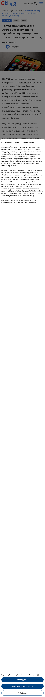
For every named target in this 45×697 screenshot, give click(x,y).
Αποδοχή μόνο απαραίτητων (22, 686)
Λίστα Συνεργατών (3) (32, 675)
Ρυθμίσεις (23, 693)
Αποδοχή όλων (22, 680)
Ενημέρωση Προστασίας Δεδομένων (12, 675)
